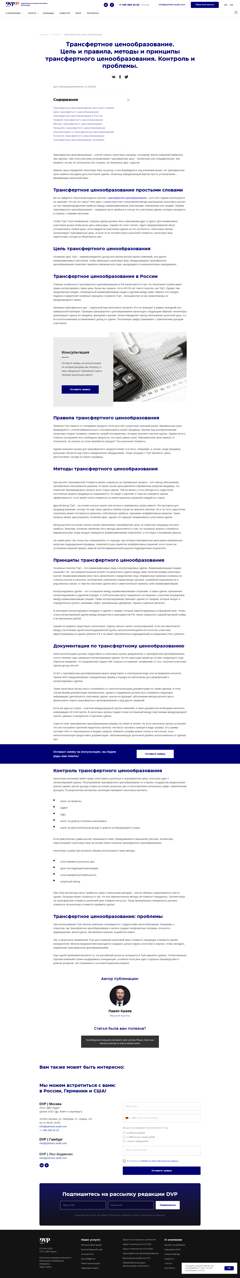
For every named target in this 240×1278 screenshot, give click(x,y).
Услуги (32, 13)
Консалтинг (87, 1254)
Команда (48, 13)
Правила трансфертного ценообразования (78, 120)
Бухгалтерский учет (92, 1250)
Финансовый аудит (91, 1245)
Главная (43, 34)
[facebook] (112, 5)
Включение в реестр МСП (137, 1258)
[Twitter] (126, 77)
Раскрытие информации (51, 1261)
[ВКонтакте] (114, 77)
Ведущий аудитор (120, 1016)
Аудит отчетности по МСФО (138, 1249)
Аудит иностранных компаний (139, 1240)
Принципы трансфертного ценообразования (79, 128)
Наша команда (172, 1254)
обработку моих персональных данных (159, 1161)
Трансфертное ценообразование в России (77, 116)
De (231, 5)
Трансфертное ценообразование (141, 1253)
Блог (78, 13)
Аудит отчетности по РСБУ (137, 1244)
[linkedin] (106, 5)
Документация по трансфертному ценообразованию (83, 132)
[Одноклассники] (120, 77)
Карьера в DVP (172, 1250)
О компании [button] (13, 13)
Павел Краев (120, 1011)
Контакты (93, 13)
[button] (205, 5)
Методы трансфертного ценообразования (77, 124)
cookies (201, 1270)
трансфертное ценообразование (127, 198)
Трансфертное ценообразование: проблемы (78, 140)
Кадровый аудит (90, 1268)
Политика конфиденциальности (55, 1258)
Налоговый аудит (90, 1263)
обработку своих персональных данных (143, 1215)
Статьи (56, 34)
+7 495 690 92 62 (129, 5)
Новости (64, 13)
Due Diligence (88, 1259)
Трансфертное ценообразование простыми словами (83, 108)
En (225, 5)
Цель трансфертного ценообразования (76, 112)
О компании (173, 1240)
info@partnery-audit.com (53, 1126)
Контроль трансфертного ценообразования (78, 136)
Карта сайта (45, 1267)
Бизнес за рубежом (174, 1245)
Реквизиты (44, 1264)
